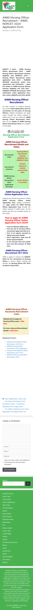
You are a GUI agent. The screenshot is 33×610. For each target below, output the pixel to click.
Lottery (5, 536)
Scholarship (6, 551)
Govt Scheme (7, 516)
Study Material (7, 557)
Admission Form (8, 493)
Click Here (14, 331)
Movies (5, 539)
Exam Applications (11, 399)
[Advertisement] (16, 51)
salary (5, 548)
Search (5, 480)
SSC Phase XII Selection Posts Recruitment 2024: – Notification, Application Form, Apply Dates (14, 403)
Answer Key (7, 499)
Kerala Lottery (7, 528)
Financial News (8, 508)
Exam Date (6, 505)
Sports (5, 554)
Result (5, 545)
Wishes (5, 562)
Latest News (7, 534)
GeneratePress (16, 607)
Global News (7, 514)
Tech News (6, 559)
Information (6, 522)
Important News (8, 519)
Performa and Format (10, 542)
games (5, 511)
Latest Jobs (22, 399)
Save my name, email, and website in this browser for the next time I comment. (17, 462)
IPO (4, 525)
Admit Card (6, 496)
